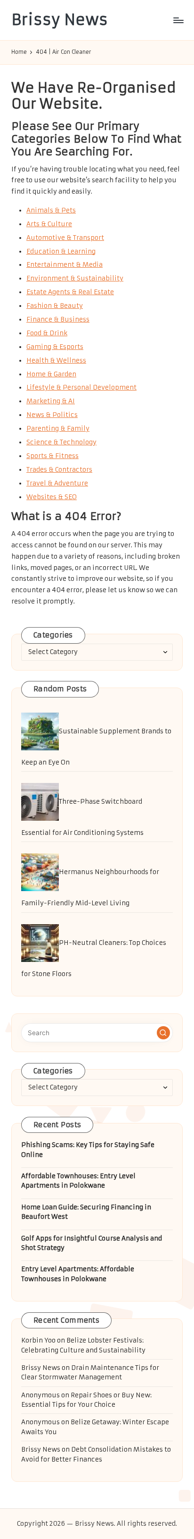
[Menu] (178, 20)
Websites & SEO (51, 497)
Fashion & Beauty (54, 306)
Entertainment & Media (64, 265)
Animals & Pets (51, 210)
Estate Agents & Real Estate (70, 292)
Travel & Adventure (57, 483)
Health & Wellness (56, 361)
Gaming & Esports (54, 347)
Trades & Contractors (59, 470)
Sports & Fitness (52, 456)
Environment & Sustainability (74, 278)
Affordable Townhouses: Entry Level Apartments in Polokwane (78, 1181)
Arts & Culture (49, 224)
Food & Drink (46, 333)
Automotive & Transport (65, 238)
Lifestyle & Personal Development (81, 387)
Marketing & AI (50, 401)
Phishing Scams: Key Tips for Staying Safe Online (87, 1149)
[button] (163, 1032)
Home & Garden (51, 374)
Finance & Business (57, 319)
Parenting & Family (57, 429)
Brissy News (59, 20)
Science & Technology (61, 442)
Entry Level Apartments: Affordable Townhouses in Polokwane (77, 1274)
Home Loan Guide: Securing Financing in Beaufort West (86, 1212)
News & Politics (52, 415)
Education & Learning (61, 251)
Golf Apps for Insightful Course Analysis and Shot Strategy (91, 1243)
